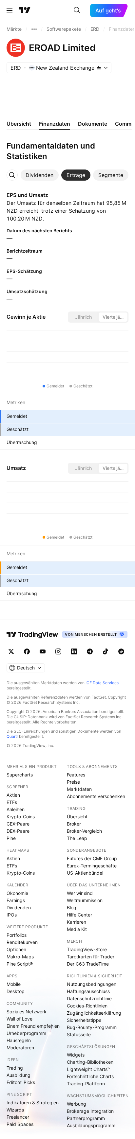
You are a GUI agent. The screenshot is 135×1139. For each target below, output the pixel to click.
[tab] (39, 175)
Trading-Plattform (86, 1083)
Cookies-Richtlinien (87, 1005)
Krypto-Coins (21, 816)
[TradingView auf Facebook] (26, 651)
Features (76, 774)
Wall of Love (19, 1019)
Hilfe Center (79, 914)
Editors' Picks (21, 1082)
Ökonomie (17, 893)
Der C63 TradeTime (88, 964)
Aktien (13, 795)
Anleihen (16, 809)
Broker (74, 824)
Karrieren (76, 922)
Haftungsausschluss (88, 991)
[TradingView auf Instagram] (58, 651)
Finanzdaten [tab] (54, 123)
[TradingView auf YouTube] (42, 651)
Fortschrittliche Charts (90, 1076)
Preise (73, 782)
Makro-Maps (20, 956)
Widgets (76, 1055)
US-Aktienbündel (85, 873)
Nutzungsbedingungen (91, 984)
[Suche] (77, 10)
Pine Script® (20, 964)
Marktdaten (79, 789)
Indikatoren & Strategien (33, 1102)
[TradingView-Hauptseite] (32, 634)
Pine (11, 838)
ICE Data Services (102, 682)
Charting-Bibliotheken (90, 1062)
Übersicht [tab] (19, 123)
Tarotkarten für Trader (90, 956)
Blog (71, 907)
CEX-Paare (18, 824)
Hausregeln (19, 1040)
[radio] (83, 317)
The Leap (77, 838)
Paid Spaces (20, 1124)
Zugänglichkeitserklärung (94, 1013)
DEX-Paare (18, 831)
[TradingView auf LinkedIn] (74, 651)
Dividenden (19, 907)
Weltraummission (85, 900)
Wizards (15, 1109)
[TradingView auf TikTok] (105, 651)
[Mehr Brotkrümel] (34, 29)
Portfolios (17, 935)
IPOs (12, 914)
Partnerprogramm (86, 1118)
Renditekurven (22, 942)
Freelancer (18, 1117)
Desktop (16, 991)
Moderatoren (20, 1047)
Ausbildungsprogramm (91, 1125)
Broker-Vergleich (84, 831)
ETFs (12, 802)
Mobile (14, 984)
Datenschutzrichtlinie (89, 998)
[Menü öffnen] (9, 10)
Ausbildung (18, 1075)
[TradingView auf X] (11, 651)
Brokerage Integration (90, 1111)
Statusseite (79, 1034)
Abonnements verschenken (96, 796)
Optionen (16, 949)
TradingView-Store (87, 949)
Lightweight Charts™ (88, 1069)
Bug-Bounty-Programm (92, 1027)
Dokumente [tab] (92, 123)
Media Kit (77, 929)
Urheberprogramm (26, 1033)
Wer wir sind (80, 893)
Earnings (16, 900)
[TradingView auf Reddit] (121, 651)
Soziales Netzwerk (27, 1011)
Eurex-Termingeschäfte (92, 865)
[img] (99, 68)
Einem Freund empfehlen (33, 1026)
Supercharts (20, 774)
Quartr (12, 736)
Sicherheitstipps (84, 1020)
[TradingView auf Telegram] (89, 651)
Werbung (76, 1104)
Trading (15, 1068)
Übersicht (77, 816)
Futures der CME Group (92, 858)
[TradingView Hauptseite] (24, 10)
